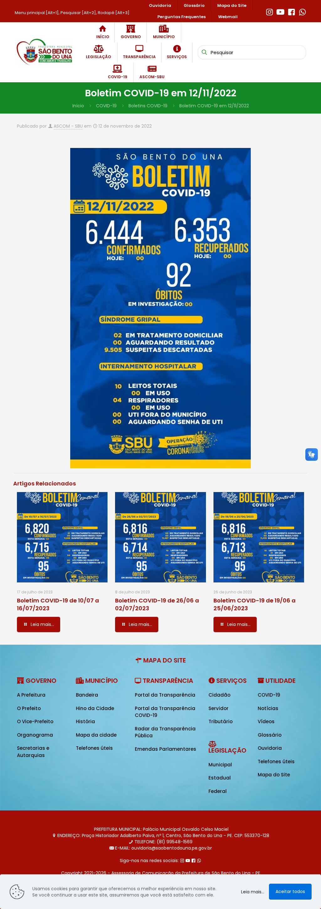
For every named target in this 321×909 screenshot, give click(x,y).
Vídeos (266, 721)
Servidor (218, 708)
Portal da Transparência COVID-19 (165, 712)
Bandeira (87, 695)
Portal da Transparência (165, 695)
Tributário (220, 721)
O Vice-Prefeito (35, 721)
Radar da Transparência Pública (165, 732)
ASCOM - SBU (68, 126)
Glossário (270, 735)
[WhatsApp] (302, 11)
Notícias (268, 708)
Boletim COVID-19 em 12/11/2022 (214, 106)
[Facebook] (291, 11)
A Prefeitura (31, 695)
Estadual (219, 777)
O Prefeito (29, 708)
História (85, 721)
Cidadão (219, 695)
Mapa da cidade (96, 735)
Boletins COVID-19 (148, 106)
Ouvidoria (270, 748)
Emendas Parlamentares (165, 749)
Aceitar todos (290, 891)
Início (78, 106)
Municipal (220, 764)
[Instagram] (269, 11)
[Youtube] (280, 11)
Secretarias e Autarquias (33, 752)
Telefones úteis (94, 748)
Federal (217, 791)
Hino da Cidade (95, 708)
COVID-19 (106, 106)
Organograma (35, 735)
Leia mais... (252, 892)
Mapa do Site (274, 774)
